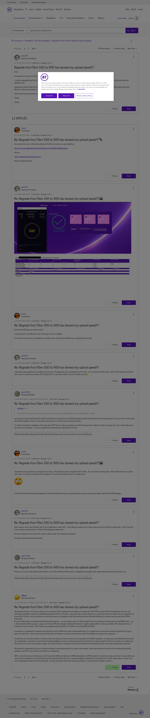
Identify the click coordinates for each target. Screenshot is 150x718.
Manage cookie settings (84, 95)
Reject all (66, 95)
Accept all (49, 95)
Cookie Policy (81, 89)
